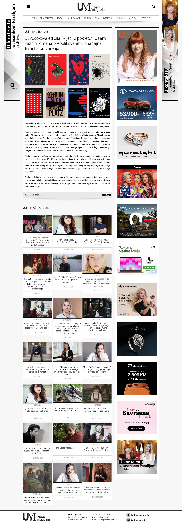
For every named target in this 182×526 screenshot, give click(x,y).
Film (97, 18)
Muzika (87, 18)
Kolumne (120, 18)
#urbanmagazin (138, 520)
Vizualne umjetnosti (42, 18)
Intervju (107, 18)
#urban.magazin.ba (139, 515)
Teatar (60, 18)
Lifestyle (145, 18)
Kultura (133, 18)
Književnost (74, 18)
